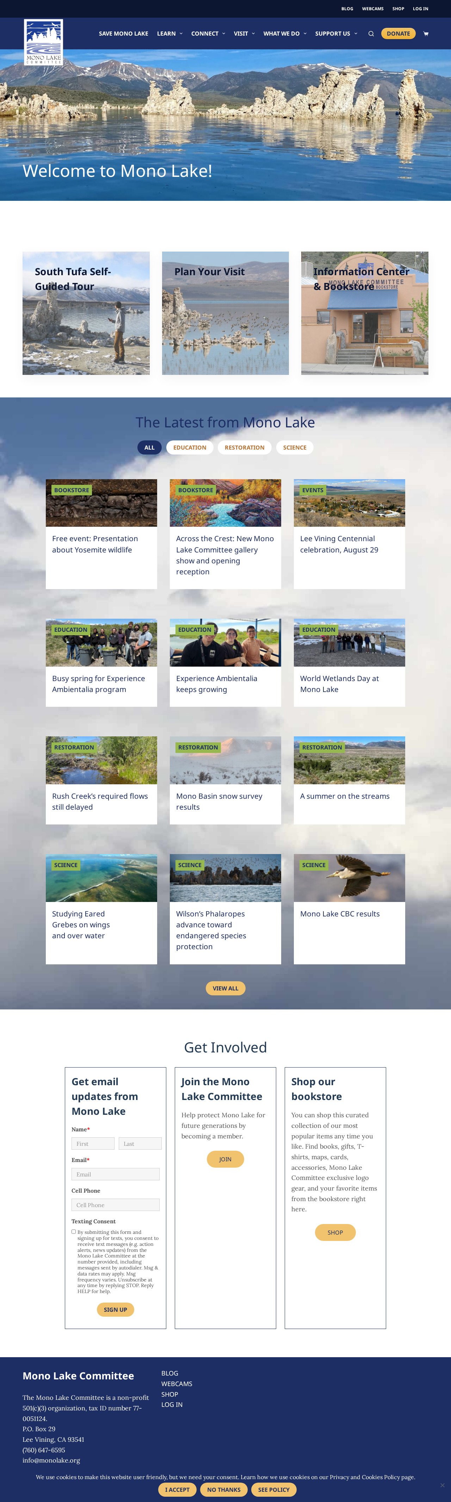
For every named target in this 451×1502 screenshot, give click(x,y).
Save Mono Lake (123, 33)
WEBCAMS (373, 9)
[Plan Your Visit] (225, 313)
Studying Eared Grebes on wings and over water (81, 924)
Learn (166, 33)
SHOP (398, 9)
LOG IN (420, 9)
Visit (241, 33)
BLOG (347, 9)
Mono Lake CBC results (340, 914)
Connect (204, 33)
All (149, 447)
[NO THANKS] (442, 1485)
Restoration (245, 447)
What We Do (282, 33)
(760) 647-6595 (44, 1450)
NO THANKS (224, 1490)
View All (226, 988)
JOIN (225, 1159)
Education (189, 447)
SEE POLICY (274, 1490)
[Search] (371, 33)
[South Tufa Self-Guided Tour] (86, 313)
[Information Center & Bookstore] (364, 313)
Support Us (332, 33)
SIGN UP (115, 1310)
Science (295, 447)
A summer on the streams (345, 796)
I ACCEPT (177, 1490)
